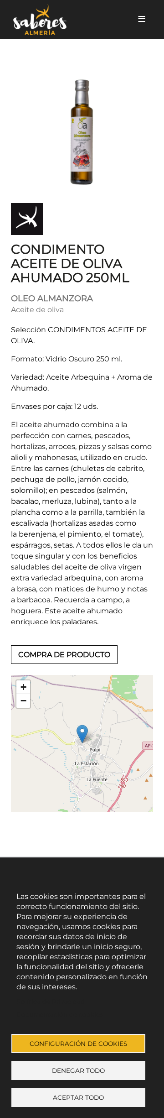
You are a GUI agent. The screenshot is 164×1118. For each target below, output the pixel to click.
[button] (82, 734)
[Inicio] (67, 19)
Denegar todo (78, 1070)
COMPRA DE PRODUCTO (64, 654)
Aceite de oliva (37, 309)
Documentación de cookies (59, 1014)
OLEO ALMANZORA (52, 298)
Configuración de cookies (78, 1043)
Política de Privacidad (50, 1001)
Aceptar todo (78, 1097)
